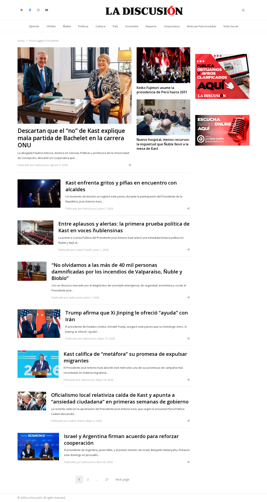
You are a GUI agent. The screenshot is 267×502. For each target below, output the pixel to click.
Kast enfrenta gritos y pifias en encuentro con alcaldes (121, 186)
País (115, 26)
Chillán (51, 26)
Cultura (100, 26)
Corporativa (172, 26)
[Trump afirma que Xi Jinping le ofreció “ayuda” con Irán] (39, 312)
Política (83, 26)
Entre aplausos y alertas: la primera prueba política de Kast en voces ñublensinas (124, 227)
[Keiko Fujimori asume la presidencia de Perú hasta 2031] (163, 50)
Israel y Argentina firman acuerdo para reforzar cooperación (121, 439)
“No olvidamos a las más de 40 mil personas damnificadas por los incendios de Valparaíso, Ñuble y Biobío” (117, 272)
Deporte (151, 26)
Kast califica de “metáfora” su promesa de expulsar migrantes (125, 357)
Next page (122, 479)
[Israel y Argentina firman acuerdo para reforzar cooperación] (38, 435)
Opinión (34, 26)
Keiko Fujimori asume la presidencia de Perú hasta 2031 (162, 90)
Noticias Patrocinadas (201, 26)
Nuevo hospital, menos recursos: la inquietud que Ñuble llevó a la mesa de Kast (163, 144)
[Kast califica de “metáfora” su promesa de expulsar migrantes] (38, 353)
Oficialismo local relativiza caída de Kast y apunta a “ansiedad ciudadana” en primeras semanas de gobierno (120, 398)
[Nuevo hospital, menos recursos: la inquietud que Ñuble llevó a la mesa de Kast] (163, 102)
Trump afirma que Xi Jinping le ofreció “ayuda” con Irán (126, 316)
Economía (131, 26)
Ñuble (67, 26)
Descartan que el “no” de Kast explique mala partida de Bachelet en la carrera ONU (71, 138)
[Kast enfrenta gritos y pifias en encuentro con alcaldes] (39, 182)
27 (108, 480)
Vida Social (230, 26)
